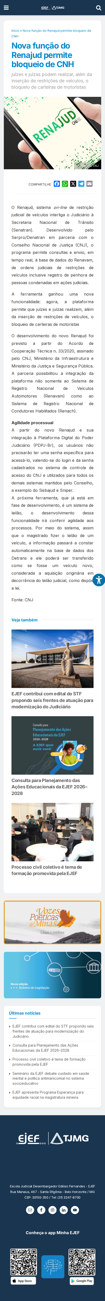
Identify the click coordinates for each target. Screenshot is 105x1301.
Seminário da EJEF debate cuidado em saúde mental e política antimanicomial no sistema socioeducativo (50, 1078)
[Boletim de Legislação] (52, 975)
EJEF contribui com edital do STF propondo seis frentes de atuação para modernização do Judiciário (52, 700)
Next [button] (95, 922)
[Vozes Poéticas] (52, 922)
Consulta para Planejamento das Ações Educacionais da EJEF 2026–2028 (49, 787)
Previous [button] (9, 922)
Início (15, 31)
